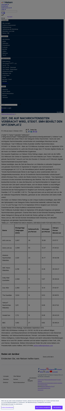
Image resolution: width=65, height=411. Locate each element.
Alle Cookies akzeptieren (43, 407)
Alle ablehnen (57, 407)
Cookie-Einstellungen (7, 407)
